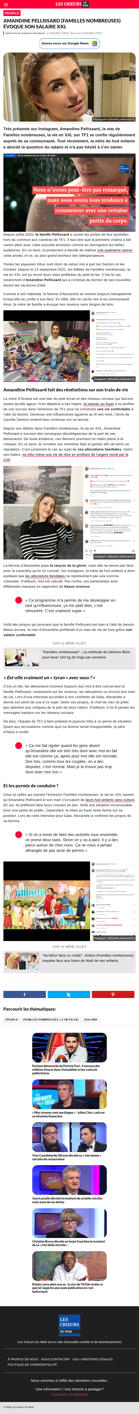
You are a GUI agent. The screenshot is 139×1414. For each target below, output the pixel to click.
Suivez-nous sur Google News (66, 43)
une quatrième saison (115, 250)
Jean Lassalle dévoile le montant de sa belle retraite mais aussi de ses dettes (67, 1200)
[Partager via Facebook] (24, 994)
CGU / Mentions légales (93, 1359)
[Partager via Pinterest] (113, 994)
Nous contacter (55, 1359)
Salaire (91, 1019)
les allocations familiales (45, 576)
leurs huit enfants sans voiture (110, 800)
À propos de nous (23, 1359)
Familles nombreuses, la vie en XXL (51, 1019)
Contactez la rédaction (69, 1394)
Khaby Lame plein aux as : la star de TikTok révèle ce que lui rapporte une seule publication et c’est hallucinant (67, 1287)
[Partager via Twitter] (69, 994)
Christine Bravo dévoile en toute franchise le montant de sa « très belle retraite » (68, 1243)
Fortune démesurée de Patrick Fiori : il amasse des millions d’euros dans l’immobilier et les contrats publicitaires (66, 1069)
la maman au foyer (99, 404)
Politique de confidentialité (32, 1364)
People (12, 13)
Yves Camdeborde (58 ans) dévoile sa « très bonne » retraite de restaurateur (66, 1157)
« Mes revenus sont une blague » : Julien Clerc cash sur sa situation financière (68, 1114)
